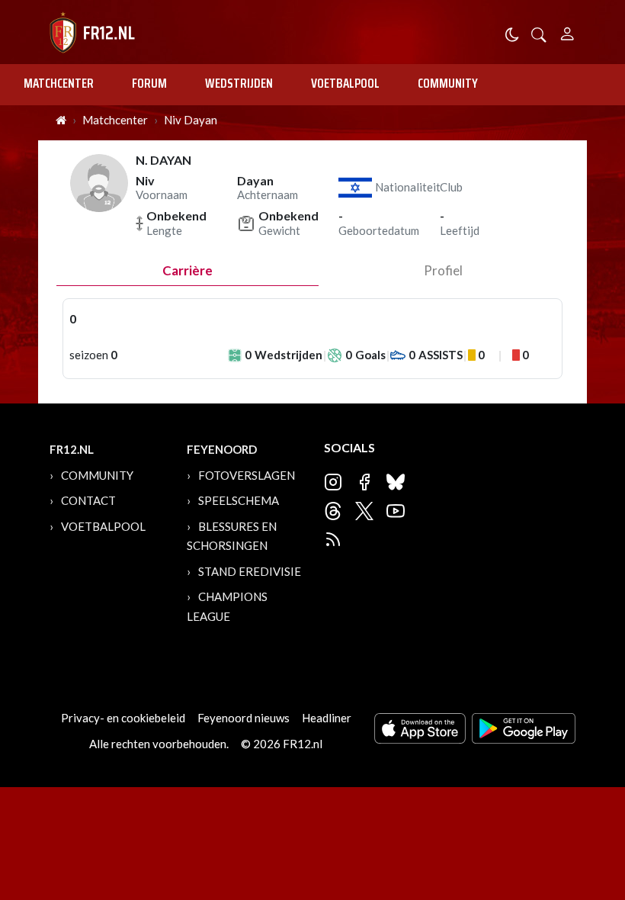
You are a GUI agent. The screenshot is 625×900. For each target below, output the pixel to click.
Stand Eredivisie (249, 571)
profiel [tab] (443, 270)
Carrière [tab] (187, 270)
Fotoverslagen (246, 475)
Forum (149, 83)
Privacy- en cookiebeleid (123, 718)
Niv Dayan (190, 120)
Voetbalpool (345, 83)
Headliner (326, 718)
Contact (88, 500)
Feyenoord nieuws (243, 718)
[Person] (567, 32)
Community (448, 83)
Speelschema (238, 500)
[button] (538, 33)
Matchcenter (59, 83)
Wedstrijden (239, 83)
